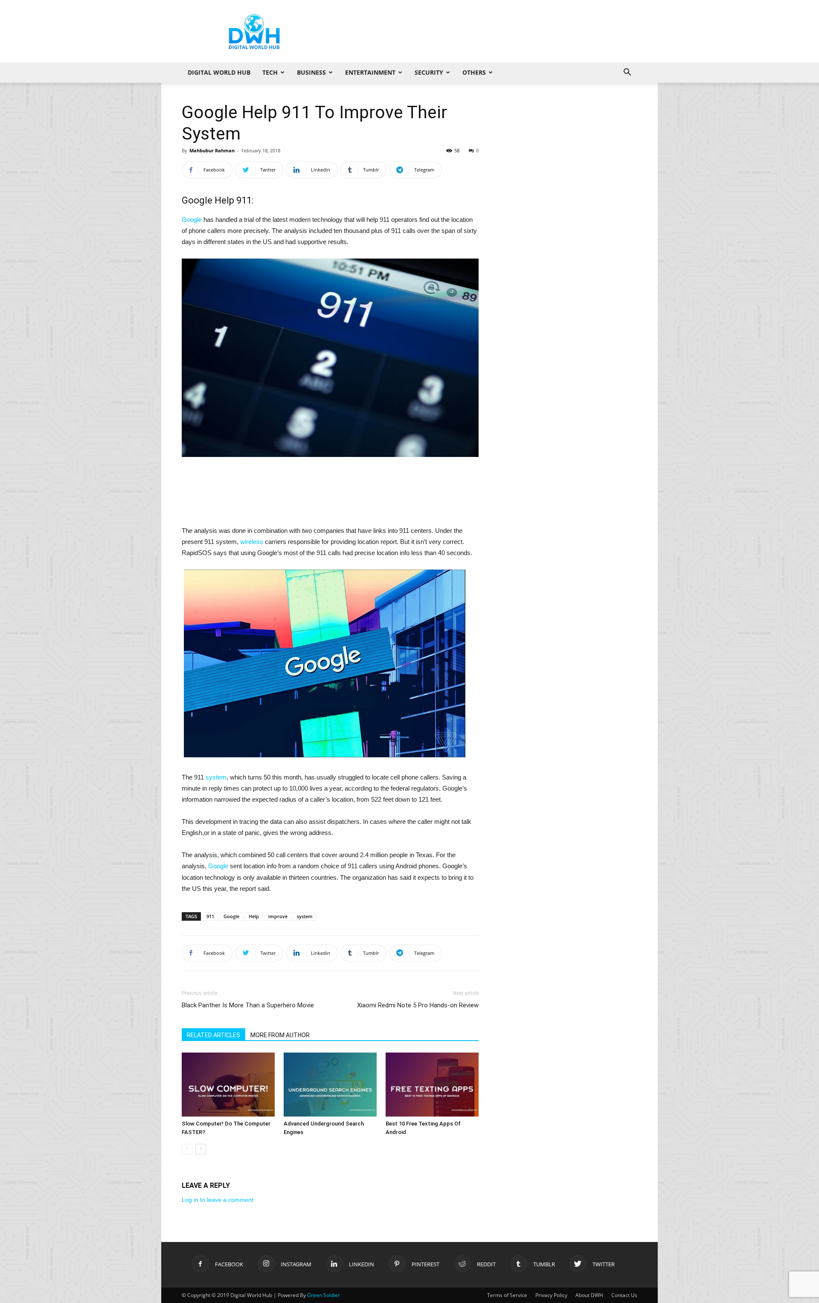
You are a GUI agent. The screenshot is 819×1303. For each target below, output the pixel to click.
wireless (251, 541)
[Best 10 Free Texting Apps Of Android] (432, 1085)
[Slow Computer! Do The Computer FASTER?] (228, 1085)
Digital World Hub (219, 72)
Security (429, 72)
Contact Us (624, 1295)
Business (311, 72)
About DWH (589, 1295)
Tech (270, 72)
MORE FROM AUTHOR (280, 1035)
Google (192, 219)
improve (278, 916)
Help (254, 916)
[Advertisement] (482, 31)
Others (474, 72)
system (216, 777)
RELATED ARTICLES (213, 1035)
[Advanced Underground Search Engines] (330, 1085)
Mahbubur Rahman (212, 150)
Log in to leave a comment (217, 1199)
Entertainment (370, 72)
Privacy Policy (551, 1295)
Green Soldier (323, 1295)
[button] (627, 73)
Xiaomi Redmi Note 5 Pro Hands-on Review (418, 1005)
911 (210, 916)
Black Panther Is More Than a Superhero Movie (248, 1005)
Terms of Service (507, 1295)
